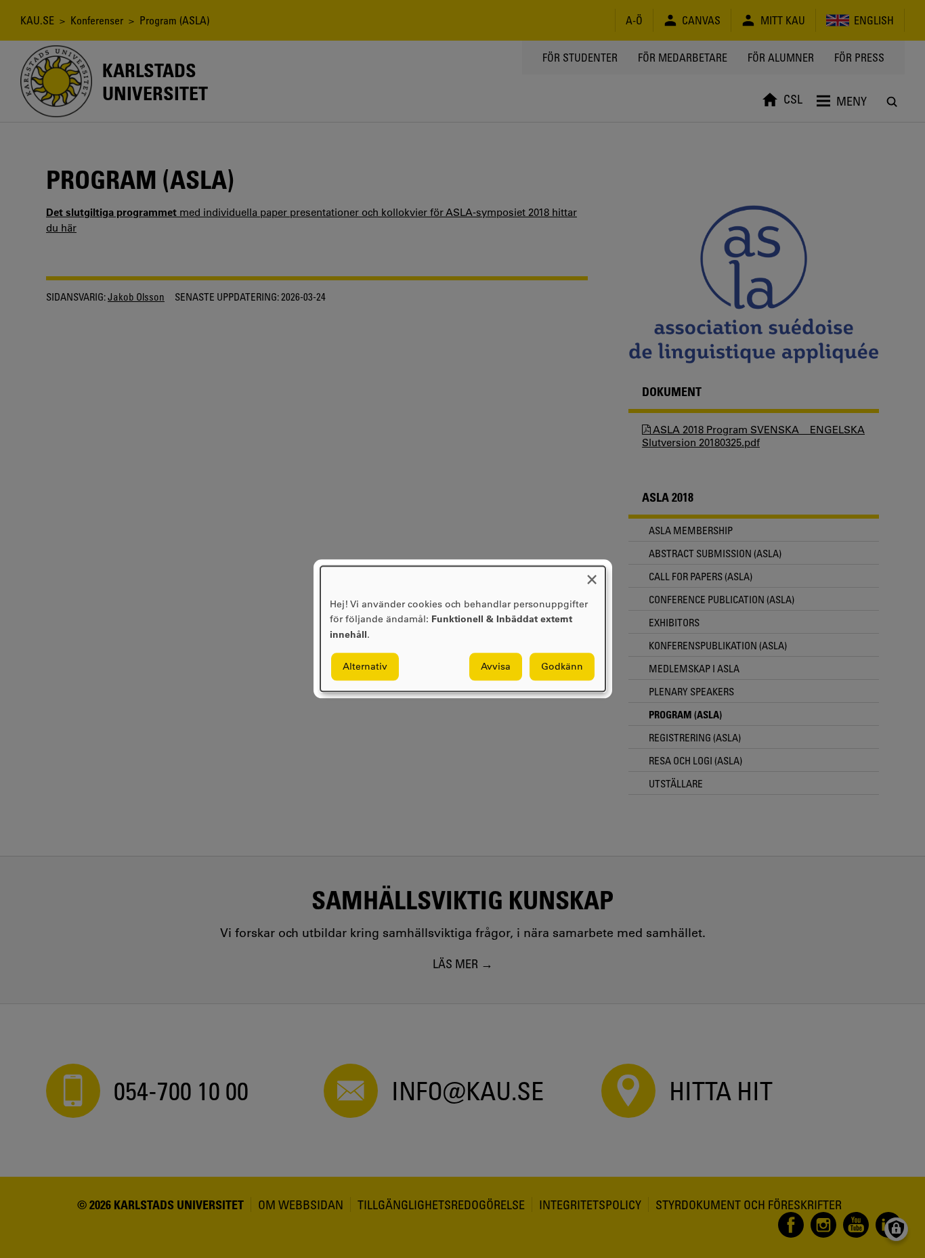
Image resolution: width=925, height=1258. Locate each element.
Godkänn (562, 667)
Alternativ (365, 667)
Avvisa (496, 667)
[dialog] (462, 628)
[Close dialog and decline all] (591, 574)
